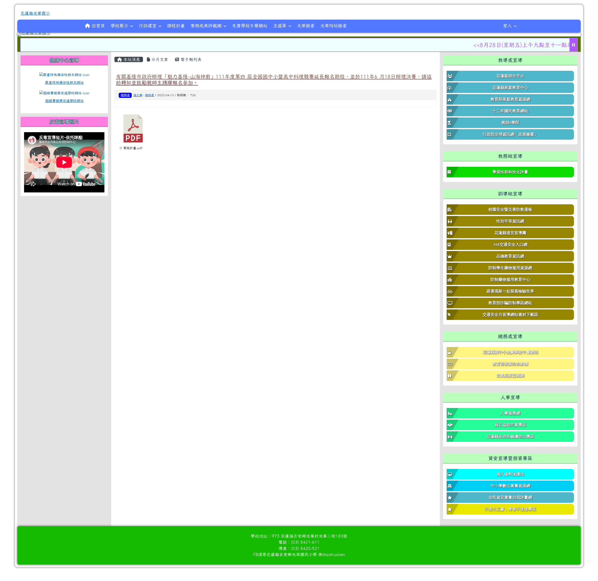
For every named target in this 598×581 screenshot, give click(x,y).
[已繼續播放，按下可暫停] (573, 45)
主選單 (279, 25)
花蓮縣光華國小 (35, 13)
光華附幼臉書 (333, 25)
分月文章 (159, 59)
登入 (507, 25)
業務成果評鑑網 (205, 25)
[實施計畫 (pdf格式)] (133, 128)
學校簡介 (119, 25)
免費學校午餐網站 (249, 25)
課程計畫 (176, 25)
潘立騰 (137, 95)
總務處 (125, 95)
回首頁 (98, 25)
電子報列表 (190, 59)
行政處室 (148, 25)
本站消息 (131, 59)
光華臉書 (306, 25)
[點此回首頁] (299, 34)
